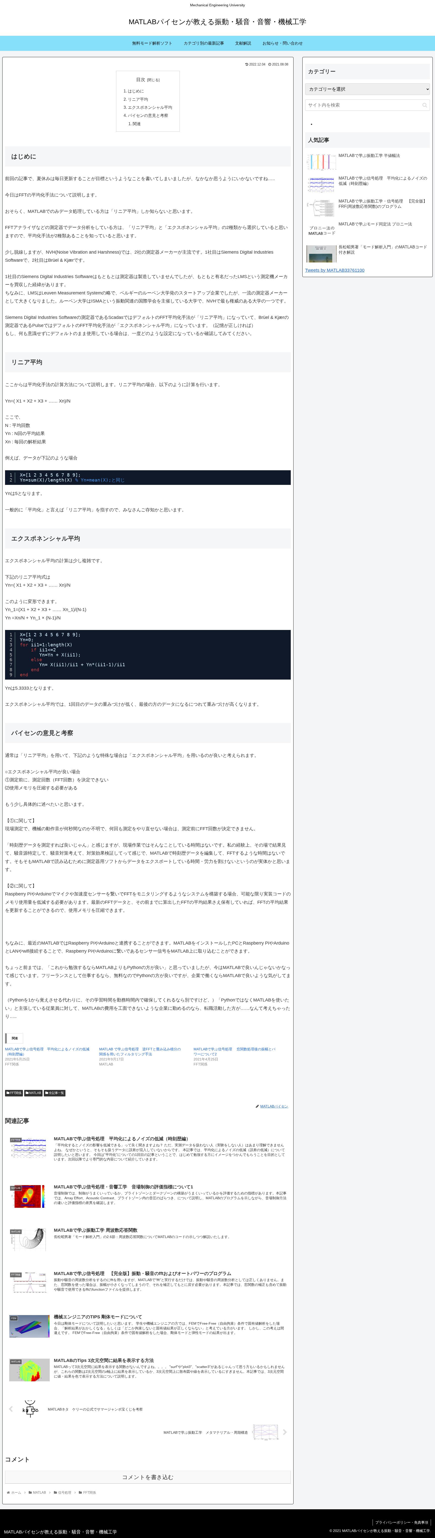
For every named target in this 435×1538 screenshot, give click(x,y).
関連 (137, 123)
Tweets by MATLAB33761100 (335, 270)
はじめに (136, 91)
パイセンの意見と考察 (148, 115)
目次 (140, 79)
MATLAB (34, 1093)
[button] (424, 105)
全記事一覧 (56, 1093)
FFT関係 (15, 1093)
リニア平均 (138, 99)
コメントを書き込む (148, 1477)
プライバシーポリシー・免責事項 (401, 1522)
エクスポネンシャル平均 (150, 107)
